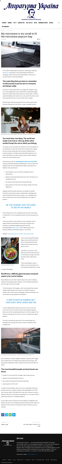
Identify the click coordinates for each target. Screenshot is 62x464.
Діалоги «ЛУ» (21, 22)
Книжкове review (43, 22)
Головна (4, 22)
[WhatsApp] (10, 414)
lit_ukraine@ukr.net (32, 454)
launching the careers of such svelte (26, 161)
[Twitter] (6, 414)
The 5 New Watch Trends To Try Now (31, 425)
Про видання (5, 26)
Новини (10, 22)
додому (3, 30)
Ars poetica (29, 22)
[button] (59, 23)
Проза (35, 22)
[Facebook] (2, 414)
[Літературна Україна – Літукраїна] (31, 11)
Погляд (51, 22)
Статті (14, 22)
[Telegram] (14, 414)
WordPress (6, 72)
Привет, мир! (4, 424)
